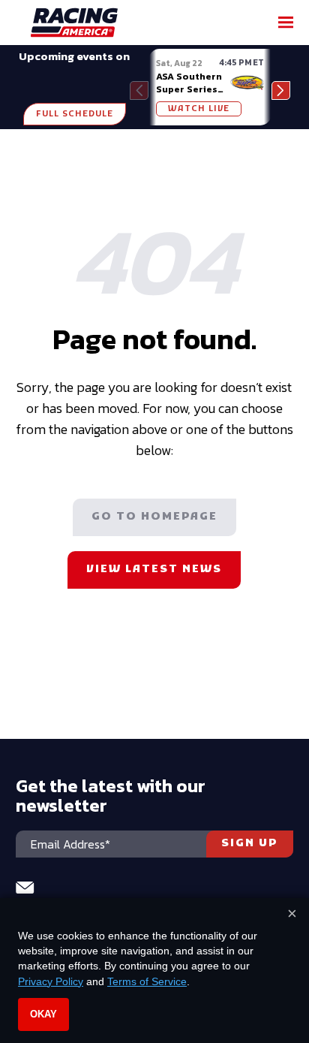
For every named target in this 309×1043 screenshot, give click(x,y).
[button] (281, 90)
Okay (43, 1014)
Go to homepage (155, 517)
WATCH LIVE (199, 109)
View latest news (154, 569)
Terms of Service (147, 981)
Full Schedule (74, 114)
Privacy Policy (50, 981)
